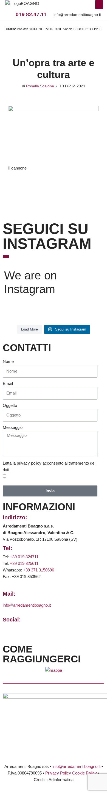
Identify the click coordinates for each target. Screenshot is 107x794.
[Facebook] (56, 6)
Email (8, 383)
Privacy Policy (58, 773)
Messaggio (12, 427)
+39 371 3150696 (38, 570)
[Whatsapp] (71, 6)
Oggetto (10, 405)
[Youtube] (78, 6)
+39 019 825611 (24, 563)
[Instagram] (63, 6)
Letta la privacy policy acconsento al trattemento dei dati (49, 466)
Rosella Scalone (40, 86)
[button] (99, 4)
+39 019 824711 (24, 556)
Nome (8, 361)
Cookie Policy (84, 773)
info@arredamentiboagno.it (77, 14)
